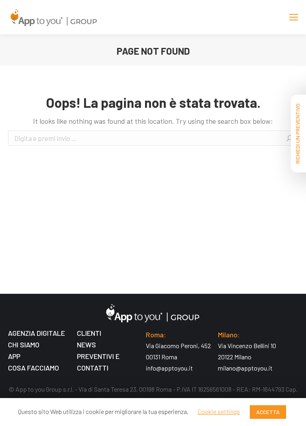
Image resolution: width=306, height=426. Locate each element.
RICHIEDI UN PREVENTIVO (297, 133)
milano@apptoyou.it (245, 368)
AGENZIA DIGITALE (36, 333)
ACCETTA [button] (268, 411)
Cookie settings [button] (219, 411)
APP (14, 356)
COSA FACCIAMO (33, 367)
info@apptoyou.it (169, 368)
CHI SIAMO (23, 344)
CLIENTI (89, 333)
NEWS (86, 344)
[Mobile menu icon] (293, 17)
